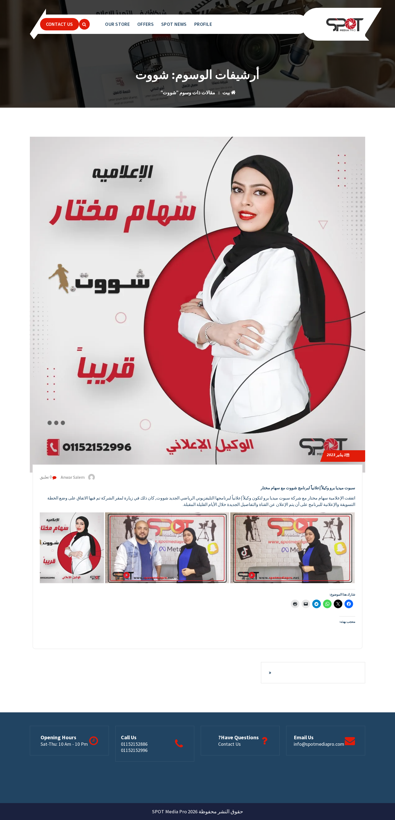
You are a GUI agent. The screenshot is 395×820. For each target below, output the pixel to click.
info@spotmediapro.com (319, 744)
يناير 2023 (336, 454)
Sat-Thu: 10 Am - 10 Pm (64, 744)
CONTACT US (59, 24)
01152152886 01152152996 (134, 747)
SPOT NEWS (174, 24)
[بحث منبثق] (84, 24)
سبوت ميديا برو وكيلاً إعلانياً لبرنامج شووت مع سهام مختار (308, 487)
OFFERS (145, 24)
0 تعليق (46, 477)
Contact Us (229, 744)
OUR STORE (117, 24)
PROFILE (203, 24)
